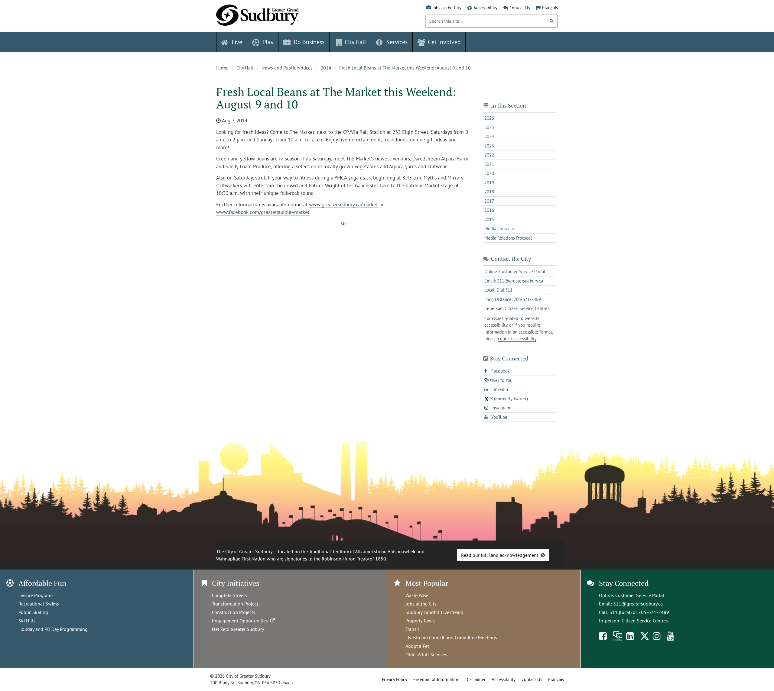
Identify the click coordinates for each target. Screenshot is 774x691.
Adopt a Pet (417, 646)
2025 (489, 127)
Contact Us (519, 8)
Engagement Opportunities (241, 621)
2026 (489, 118)
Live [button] (237, 42)
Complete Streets (229, 595)
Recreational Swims (38, 604)
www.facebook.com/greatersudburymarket (263, 212)
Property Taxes (420, 621)
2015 (489, 219)
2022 (489, 155)
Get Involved (444, 42)
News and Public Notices (287, 68)
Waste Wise (416, 595)
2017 (489, 201)
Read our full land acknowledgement (499, 555)
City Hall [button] (355, 42)
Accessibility (485, 8)
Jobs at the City (446, 8)
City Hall (245, 68)
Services (397, 42)
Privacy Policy (394, 679)
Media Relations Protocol (508, 238)
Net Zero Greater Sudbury (238, 629)
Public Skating (33, 612)
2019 (489, 183)
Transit (412, 629)
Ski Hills (27, 621)
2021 (489, 164)
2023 (489, 146)
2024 (489, 136)
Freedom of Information (436, 679)
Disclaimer (475, 679)
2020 (489, 173)
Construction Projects (233, 612)
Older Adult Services (426, 654)
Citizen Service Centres (645, 621)
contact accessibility (517, 338)
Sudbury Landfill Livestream (434, 612)
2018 (489, 192)
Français (550, 8)
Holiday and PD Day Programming (53, 629)
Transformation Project (235, 604)
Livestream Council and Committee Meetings (451, 637)
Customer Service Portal (639, 595)
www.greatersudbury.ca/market (343, 204)
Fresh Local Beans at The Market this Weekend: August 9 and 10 (405, 68)
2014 (325, 68)
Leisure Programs (36, 595)
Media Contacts (499, 228)
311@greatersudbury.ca (638, 604)
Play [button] (267, 42)
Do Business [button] (309, 42)
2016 (489, 210)
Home (222, 68)
